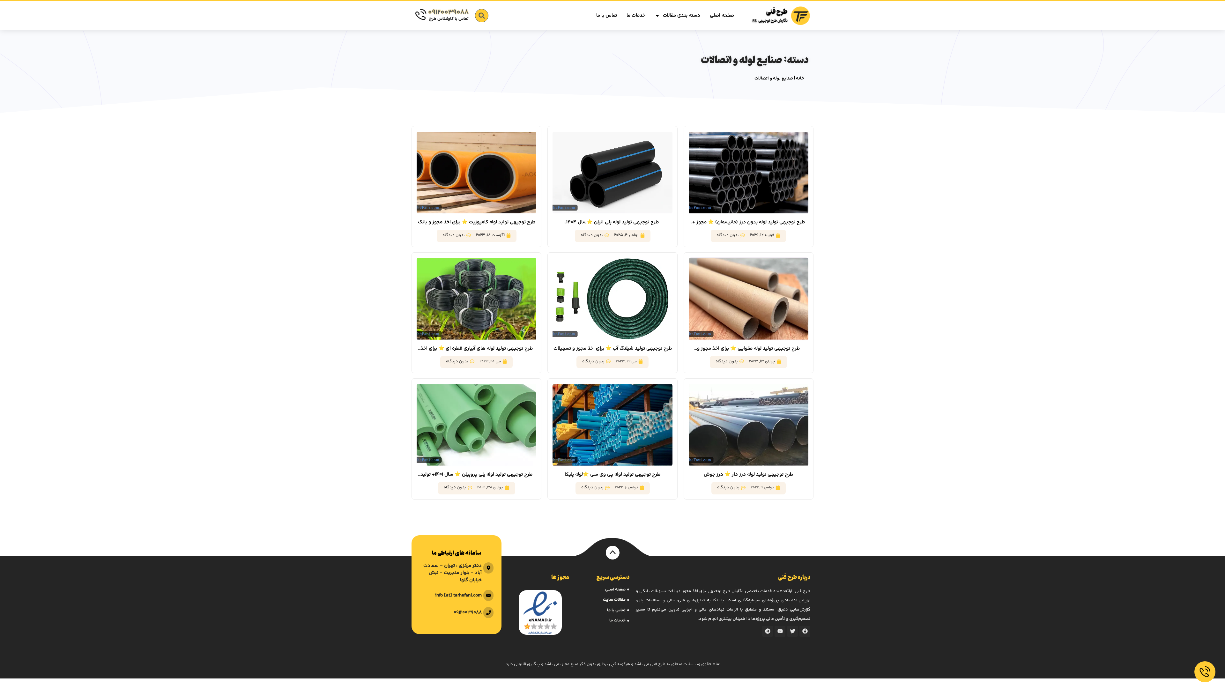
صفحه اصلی (722, 15)
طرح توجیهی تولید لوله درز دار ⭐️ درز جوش (748, 474)
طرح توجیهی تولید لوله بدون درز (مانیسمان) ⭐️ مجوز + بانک (748, 222)
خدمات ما (636, 15)
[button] (481, 15)
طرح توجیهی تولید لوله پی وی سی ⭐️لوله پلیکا (612, 474)
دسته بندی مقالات (681, 15)
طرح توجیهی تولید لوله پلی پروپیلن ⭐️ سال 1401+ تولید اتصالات (476, 474)
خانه (800, 78)
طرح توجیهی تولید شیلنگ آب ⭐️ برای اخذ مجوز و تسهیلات (612, 348)
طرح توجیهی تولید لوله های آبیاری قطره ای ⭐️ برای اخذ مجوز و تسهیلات (476, 348)
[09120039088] (420, 14)
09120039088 (448, 12)
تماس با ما (606, 15)
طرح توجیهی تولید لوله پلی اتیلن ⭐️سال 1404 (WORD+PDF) (612, 222)
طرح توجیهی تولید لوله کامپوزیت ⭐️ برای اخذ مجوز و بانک (476, 222)
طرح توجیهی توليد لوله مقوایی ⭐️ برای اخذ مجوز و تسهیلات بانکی (748, 348)
